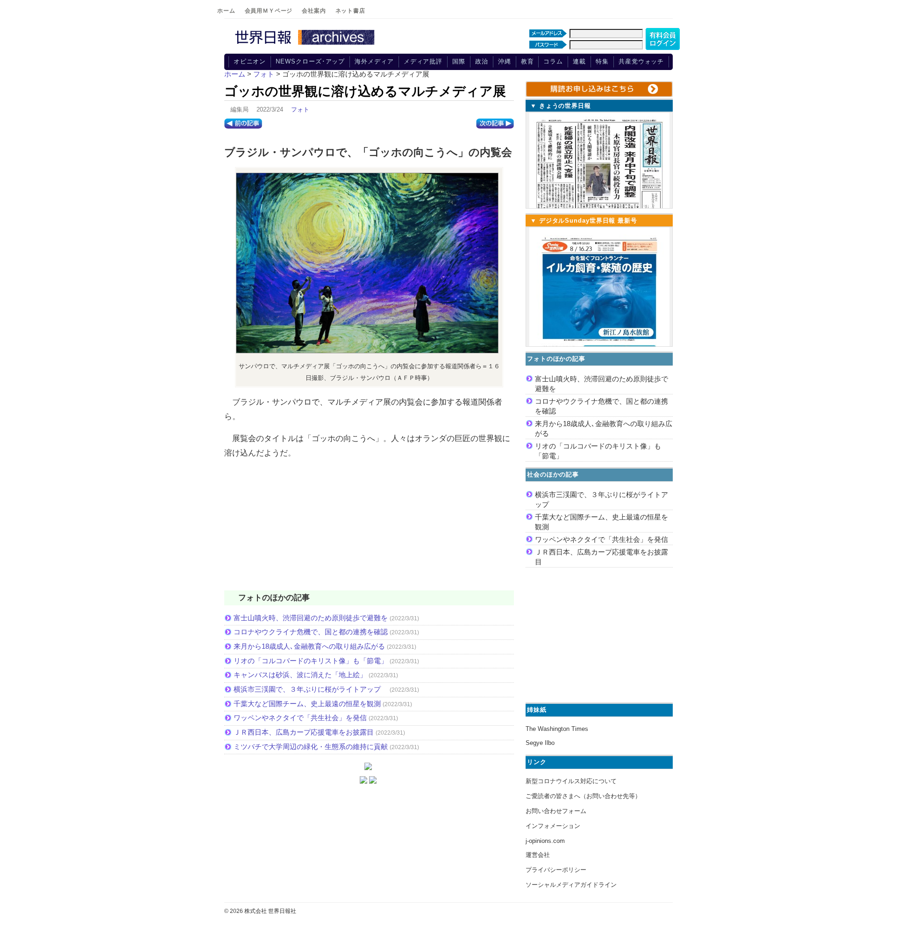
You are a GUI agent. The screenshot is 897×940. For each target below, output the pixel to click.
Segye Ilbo (540, 742)
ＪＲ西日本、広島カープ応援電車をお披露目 (304, 732)
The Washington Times (557, 728)
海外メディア (374, 61)
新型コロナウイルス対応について (571, 781)
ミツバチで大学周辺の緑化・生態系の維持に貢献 (311, 747)
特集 (602, 61)
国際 (458, 61)
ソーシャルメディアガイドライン (571, 884)
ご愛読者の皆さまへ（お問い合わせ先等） (583, 796)
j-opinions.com (545, 840)
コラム (553, 61)
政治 (481, 61)
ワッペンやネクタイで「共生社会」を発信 (300, 718)
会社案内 (314, 10)
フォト (300, 109)
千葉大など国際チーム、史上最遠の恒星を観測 (307, 704)
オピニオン (250, 61)
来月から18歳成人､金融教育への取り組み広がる (309, 646)
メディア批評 (423, 61)
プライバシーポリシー (556, 869)
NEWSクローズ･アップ (310, 61)
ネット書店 (350, 10)
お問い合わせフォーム (556, 810)
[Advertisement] (369, 530)
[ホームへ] (306, 45)
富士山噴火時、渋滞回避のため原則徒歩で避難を (311, 618)
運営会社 (538, 854)
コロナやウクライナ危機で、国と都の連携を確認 (311, 632)
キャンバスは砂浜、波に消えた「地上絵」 (300, 675)
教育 (527, 61)
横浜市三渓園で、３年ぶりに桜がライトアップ (311, 689)
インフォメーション (553, 825)
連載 (579, 61)
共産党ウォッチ (641, 61)
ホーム (226, 10)
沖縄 (504, 61)
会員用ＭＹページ (269, 10)
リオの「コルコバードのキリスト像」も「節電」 (311, 661)
